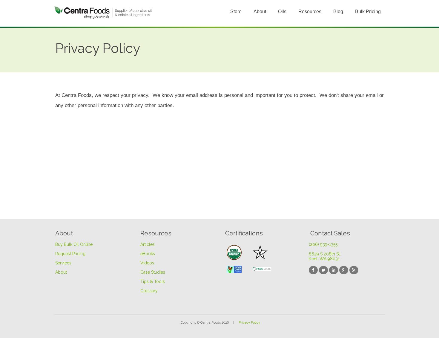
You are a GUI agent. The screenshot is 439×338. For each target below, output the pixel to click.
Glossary (149, 290)
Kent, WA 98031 (324, 258)
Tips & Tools (152, 281)
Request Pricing (70, 253)
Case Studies (152, 272)
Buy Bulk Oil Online (74, 244)
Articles (147, 244)
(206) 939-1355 (323, 244)
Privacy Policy (249, 323)
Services (63, 263)
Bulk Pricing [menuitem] (368, 11)
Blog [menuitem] (338, 11)
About (61, 272)
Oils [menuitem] (282, 11)
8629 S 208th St (325, 254)
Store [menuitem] (236, 11)
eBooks (147, 253)
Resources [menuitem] (309, 11)
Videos (147, 263)
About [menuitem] (260, 11)
